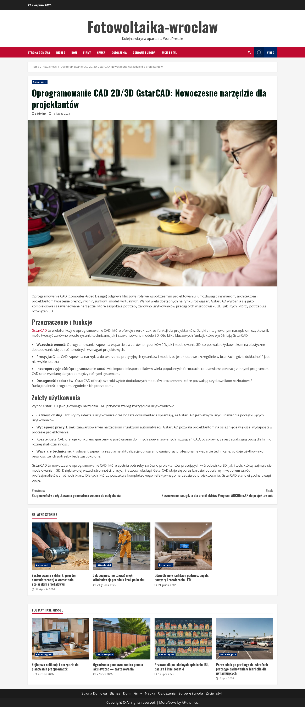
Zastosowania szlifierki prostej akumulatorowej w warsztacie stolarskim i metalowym (60, 546)
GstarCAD (39, 330)
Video (270, 52)
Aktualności (39, 82)
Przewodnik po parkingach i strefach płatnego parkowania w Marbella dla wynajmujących (244, 638)
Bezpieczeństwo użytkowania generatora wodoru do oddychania (76, 493)
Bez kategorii (43, 654)
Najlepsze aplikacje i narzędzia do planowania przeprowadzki (60, 638)
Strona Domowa (39, 52)
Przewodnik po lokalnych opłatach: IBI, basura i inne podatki (183, 638)
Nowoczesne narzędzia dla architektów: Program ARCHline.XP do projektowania (217, 493)
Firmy (87, 52)
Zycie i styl (169, 52)
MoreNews (167, 702)
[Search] (249, 52)
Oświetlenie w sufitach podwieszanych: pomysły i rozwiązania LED (183, 546)
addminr (40, 113)
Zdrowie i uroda (144, 52)
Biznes (60, 52)
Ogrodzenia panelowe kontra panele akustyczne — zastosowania (121, 638)
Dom (74, 52)
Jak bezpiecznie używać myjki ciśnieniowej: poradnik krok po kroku (121, 546)
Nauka (101, 52)
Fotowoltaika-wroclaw (152, 26)
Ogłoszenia (119, 52)
